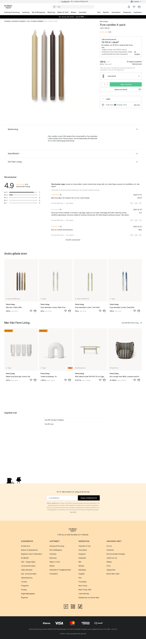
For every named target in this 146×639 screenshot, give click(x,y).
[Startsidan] (8, 6)
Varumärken (116, 12)
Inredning (25, 12)
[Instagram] (73, 606)
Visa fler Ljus (49, 424)
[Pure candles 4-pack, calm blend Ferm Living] (51, 67)
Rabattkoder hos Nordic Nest (89, 597)
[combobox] (136, 1)
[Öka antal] (107, 84)
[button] (105, 32)
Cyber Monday (84, 594)
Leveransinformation (28, 566)
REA (80, 562)
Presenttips (82, 582)
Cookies (24, 582)
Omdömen (110, 550)
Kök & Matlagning (38, 12)
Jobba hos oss (112, 558)
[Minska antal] (101, 84)
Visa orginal (69, 203)
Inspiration (138, 12)
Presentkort (54, 574)
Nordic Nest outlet (113, 574)
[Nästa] (92, 67)
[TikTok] (80, 606)
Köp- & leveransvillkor (29, 574)
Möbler (73, 12)
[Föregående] (11, 67)
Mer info (137, 105)
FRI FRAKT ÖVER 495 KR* (75, 1)
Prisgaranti (25, 586)
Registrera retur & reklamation (31, 554)
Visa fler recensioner (73, 240)
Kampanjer (127, 12)
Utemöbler (82, 12)
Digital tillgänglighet (28, 594)
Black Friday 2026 (85, 590)
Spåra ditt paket (26, 570)
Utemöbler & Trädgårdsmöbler (60, 570)
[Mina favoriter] (134, 6)
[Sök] (54, 7)
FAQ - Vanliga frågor (28, 562)
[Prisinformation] (108, 62)
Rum (98, 12)
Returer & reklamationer (29, 550)
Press (109, 566)
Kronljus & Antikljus (37, 21)
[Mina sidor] (128, 6)
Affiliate (109, 562)
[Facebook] (65, 606)
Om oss (109, 546)
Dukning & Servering (12, 12)
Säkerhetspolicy (27, 578)
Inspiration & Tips (85, 546)
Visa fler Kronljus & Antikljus (54, 420)
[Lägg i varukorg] (35, 310)
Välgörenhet (111, 570)
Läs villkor (73, 512)
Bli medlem (137, 53)
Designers (82, 554)
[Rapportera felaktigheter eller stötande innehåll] (140, 203)
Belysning (51, 12)
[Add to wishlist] (31, 310)
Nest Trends (83, 586)
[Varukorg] (139, 6)
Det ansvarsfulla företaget (116, 554)
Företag (24, 590)
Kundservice (25, 546)
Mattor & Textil (63, 12)
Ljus (28, 21)
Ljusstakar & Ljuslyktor (19, 21)
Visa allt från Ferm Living (130, 323)
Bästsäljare (82, 570)
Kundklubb (25, 558)
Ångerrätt (24, 597)
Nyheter (106, 12)
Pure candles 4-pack (51, 21)
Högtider (82, 574)
